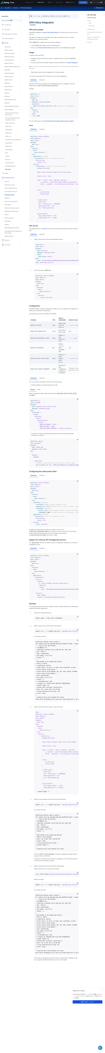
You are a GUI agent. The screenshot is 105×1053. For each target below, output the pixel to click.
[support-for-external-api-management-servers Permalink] (28, 540)
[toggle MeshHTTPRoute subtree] (20, 63)
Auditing (7, 224)
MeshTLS (7, 93)
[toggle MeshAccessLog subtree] (20, 50)
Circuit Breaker (9, 149)
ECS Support (8, 221)
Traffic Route (8, 126)
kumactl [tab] (32, 389)
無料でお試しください (87, 1002)
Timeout (7, 156)
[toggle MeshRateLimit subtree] (20, 79)
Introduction (8, 46)
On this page (91, 15)
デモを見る (83, 2)
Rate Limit (7, 159)
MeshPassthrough (9, 73)
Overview (7, 181)
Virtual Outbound (9, 162)
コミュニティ (59, 2)
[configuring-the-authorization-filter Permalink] (28, 471)
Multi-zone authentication (11, 201)
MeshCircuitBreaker (10, 53)
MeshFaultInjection (9, 56)
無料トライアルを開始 (96, 2)
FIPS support (8, 204)
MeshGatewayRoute (10, 166)
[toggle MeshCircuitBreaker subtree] (20, 53)
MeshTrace (7, 96)
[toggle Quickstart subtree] (20, 29)
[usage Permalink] (28, 52)
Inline (90, 23)
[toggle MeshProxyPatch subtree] (20, 76)
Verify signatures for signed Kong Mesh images (13, 232)
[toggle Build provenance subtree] (20, 236)
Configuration (90, 29)
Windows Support (9, 218)
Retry (6, 152)
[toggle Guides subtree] (20, 173)
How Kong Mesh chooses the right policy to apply (12, 118)
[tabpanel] (54, 101)
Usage (88, 20)
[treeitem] (13, 194)
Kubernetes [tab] (33, 80)
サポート (50, 2)
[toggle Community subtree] (20, 244)
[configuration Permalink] (28, 306)
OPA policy (8, 169)
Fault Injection (8, 143)
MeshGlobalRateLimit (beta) (12, 106)
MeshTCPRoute (9, 86)
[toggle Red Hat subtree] (20, 214)
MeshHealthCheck (9, 60)
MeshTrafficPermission (10, 99)
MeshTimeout (8, 89)
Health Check (8, 146)
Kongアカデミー (70, 2)
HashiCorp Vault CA (10, 185)
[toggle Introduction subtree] (20, 24)
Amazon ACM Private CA (11, 188)
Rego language (72, 62)
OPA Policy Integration (26, 8)
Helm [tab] (38, 389)
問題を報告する (100, 8)
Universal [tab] (41, 80)
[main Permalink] (28, 22)
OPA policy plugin (91, 17)
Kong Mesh (7, 8)
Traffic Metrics (8, 129)
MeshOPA (7, 103)
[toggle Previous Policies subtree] (20, 109)
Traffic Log (8, 136)
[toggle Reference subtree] (20, 240)
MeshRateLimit (8, 80)
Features (15, 8)
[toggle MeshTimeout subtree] (20, 89)
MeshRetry (7, 83)
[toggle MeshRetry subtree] (20, 83)
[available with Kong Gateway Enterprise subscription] (54, 25)
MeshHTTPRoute (9, 63)
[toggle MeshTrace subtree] (20, 96)
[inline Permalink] (28, 125)
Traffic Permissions (10, 123)
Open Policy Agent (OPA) (50, 32)
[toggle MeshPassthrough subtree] (20, 73)
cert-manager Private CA (11, 191)
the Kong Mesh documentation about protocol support (59, 121)
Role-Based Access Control (11, 211)
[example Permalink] (28, 604)
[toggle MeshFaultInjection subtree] (20, 56)
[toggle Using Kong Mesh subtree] (20, 38)
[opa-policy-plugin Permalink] (28, 30)
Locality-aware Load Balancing (13, 139)
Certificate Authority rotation (12, 208)
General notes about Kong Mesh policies (11, 113)
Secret (44, 228)
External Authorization (45, 47)
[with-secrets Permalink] (28, 226)
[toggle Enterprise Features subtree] (20, 177)
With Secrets (92, 26)
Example (89, 42)
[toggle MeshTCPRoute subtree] (20, 86)
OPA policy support (9, 194)
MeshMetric (8, 70)
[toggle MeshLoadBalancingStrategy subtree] (21, 66)
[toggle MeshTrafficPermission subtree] (20, 99)
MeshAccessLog (9, 50)
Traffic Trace (8, 133)
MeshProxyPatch (9, 76)
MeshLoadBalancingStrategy (12, 66)
